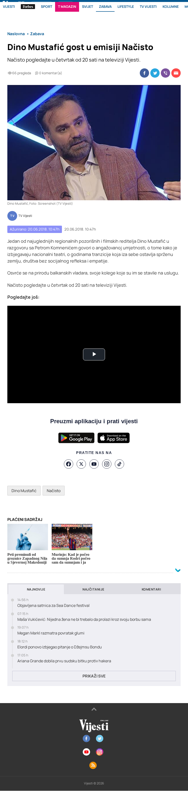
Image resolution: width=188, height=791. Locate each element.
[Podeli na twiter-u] (155, 73)
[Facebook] (68, 464)
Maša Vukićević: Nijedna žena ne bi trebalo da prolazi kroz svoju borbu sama (84, 619)
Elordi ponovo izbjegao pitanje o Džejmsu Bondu (59, 647)
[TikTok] (119, 464)
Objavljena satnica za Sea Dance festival (53, 605)
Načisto (53, 490)
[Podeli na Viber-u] (165, 73)
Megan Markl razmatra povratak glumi (50, 633)
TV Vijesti (25, 216)
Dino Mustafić (24, 490)
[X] (81, 464)
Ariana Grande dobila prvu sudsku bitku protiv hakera (64, 661)
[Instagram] (106, 464)
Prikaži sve (94, 676)
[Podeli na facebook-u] (144, 73)
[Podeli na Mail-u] (176, 73)
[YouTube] (94, 464)
